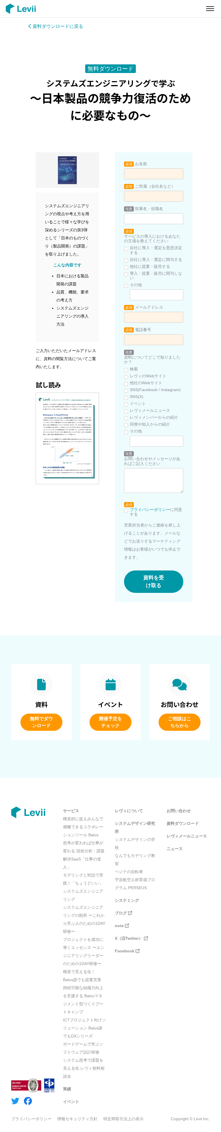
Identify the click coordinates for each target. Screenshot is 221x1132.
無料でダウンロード (41, 722)
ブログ (121, 913)
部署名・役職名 (149, 208)
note (119, 925)
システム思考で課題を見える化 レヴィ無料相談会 (83, 1068)
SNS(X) (136, 396)
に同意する (156, 511)
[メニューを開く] (210, 8)
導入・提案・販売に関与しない (156, 275)
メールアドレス (149, 307)
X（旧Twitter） (129, 938)
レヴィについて (129, 810)
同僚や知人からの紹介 (150, 424)
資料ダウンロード (183, 823)
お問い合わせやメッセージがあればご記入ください (152, 461)
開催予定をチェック (110, 722)
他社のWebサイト (146, 382)
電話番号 (143, 329)
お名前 (141, 164)
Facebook (124, 951)
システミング (127, 900)
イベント (138, 403)
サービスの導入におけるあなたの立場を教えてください (152, 238)
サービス (71, 810)
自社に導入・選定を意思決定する (156, 250)
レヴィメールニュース (150, 410)
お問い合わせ (179, 810)
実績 (67, 1089)
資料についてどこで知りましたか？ (152, 359)
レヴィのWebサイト (148, 376)
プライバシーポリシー (150, 509)
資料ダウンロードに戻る (57, 26)
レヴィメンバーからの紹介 (154, 417)
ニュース (175, 848)
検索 (134, 369)
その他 (136, 284)
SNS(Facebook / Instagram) (155, 389)
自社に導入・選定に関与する (156, 259)
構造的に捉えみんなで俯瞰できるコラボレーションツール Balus (83, 826)
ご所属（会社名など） (155, 186)
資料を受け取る (153, 581)
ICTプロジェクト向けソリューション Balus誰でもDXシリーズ (84, 1028)
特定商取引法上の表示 (123, 1118)
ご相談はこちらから (179, 722)
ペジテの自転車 (129, 871)
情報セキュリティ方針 (77, 1118)
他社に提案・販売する (150, 266)
